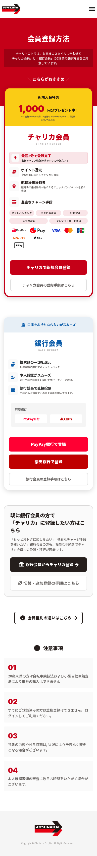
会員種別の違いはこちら (49, 618)
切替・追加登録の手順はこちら (51, 583)
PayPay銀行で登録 (48, 444)
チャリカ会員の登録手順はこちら (48, 284)
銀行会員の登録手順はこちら (48, 478)
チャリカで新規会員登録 (48, 267)
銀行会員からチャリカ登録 (49, 564)
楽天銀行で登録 (48, 461)
